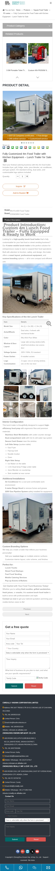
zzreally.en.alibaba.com (17, 793)
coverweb (23, 860)
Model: (7, 210)
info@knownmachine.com (19, 756)
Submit (14, 686)
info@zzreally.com (16, 786)
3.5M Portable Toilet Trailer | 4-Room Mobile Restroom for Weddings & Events (16, 70)
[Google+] (23, 851)
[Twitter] (32, 851)
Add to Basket (19, 193)
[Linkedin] (27, 851)
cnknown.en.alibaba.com (18, 730)
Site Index (31, 860)
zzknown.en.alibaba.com (17, 763)
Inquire (19, 186)
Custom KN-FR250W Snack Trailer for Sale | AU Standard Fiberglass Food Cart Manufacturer (38, 70)
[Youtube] (37, 851)
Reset (33, 686)
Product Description (12, 220)
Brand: (7, 213)
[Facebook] (18, 851)
